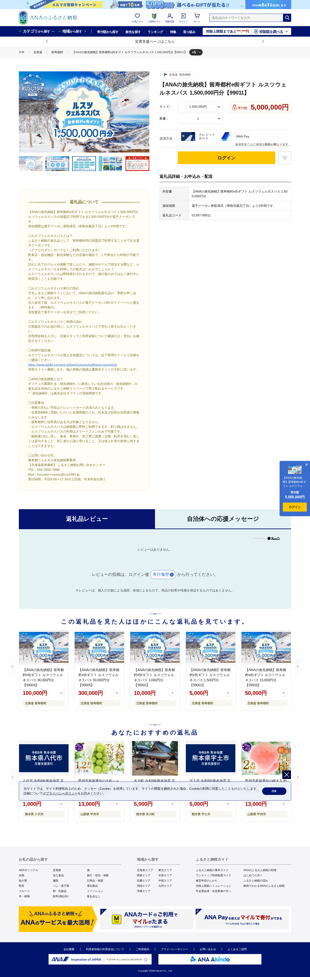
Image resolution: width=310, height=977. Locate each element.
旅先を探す (133, 32)
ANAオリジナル (28, 870)
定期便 (57, 870)
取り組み (189, 32)
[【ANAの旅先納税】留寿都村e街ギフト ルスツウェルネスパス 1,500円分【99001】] (210, 647)
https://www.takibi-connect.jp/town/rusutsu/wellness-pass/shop (72, 364)
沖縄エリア (143, 891)
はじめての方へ (253, 875)
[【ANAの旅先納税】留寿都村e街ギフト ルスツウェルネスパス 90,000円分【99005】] (99, 647)
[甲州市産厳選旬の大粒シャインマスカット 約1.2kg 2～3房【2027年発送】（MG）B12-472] (99, 758)
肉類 (21, 875)
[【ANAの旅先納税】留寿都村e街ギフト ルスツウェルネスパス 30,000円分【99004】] (44, 647)
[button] (47, 41)
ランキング (155, 32)
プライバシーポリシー (174, 949)
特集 (173, 32)
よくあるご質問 (237, 949)
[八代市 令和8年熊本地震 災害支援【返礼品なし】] (44, 758)
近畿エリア (143, 880)
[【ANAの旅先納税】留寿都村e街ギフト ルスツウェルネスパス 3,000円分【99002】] (155, 647)
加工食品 (58, 875)
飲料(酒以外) (60, 896)
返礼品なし (94, 896)
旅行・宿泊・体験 (98, 875)
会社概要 (69, 949)
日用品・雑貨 (95, 880)
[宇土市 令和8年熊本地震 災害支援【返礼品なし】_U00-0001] (210, 758)
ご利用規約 (142, 949)
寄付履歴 (161, 574)
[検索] (287, 18)
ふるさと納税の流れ (256, 880)
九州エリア (165, 885)
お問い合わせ (208, 949)
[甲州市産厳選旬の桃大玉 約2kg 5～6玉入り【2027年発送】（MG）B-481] (266, 758)
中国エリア (165, 880)
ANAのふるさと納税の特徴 (260, 870)
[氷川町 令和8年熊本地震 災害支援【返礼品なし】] (155, 758)
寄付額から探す (107, 32)
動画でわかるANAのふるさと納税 (264, 885)
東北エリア (165, 870)
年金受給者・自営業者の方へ (213, 891)
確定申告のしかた (207, 880)
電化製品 (92, 885)
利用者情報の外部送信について (105, 949)
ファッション (95, 891)
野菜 (21, 885)
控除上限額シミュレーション (213, 885)
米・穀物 (24, 896)
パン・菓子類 (61, 885)
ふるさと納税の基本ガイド (212, 870)
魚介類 (23, 880)
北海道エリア (145, 870)
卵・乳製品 (59, 891)
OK (274, 791)
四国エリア (143, 885)
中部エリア (165, 875)
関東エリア (143, 875)
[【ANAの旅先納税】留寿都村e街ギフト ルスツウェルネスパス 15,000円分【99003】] (266, 647)
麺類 (55, 880)
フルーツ (24, 891)
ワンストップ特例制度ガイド (213, 875)
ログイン (226, 157)
